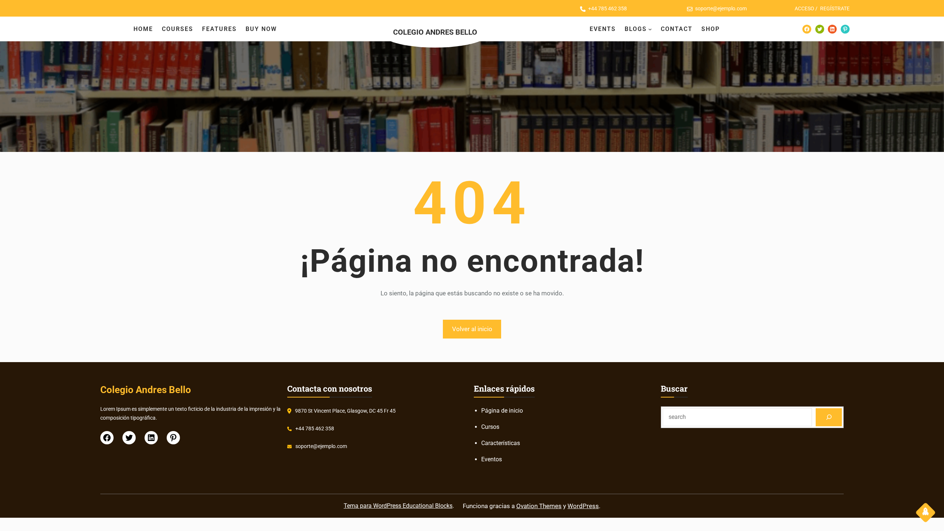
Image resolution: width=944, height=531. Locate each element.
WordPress (583, 506)
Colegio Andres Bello (435, 32)
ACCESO (804, 8)
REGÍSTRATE (835, 8)
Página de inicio (502, 410)
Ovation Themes (539, 506)
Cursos (490, 426)
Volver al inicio (472, 329)
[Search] (829, 417)
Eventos (491, 459)
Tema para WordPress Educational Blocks (398, 505)
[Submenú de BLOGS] (650, 29)
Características (500, 443)
